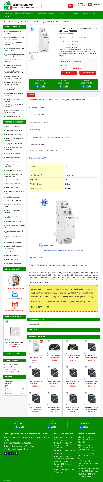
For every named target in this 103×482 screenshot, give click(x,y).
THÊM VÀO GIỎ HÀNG (87, 73)
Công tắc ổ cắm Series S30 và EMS (14, 232)
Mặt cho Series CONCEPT (13, 153)
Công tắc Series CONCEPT (13, 157)
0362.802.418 (86, 83)
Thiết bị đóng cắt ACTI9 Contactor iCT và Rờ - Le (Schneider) (15, 55)
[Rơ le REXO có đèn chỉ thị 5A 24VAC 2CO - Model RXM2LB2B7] (54, 372)
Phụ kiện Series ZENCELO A (14, 144)
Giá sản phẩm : (66, 61)
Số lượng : (64, 65)
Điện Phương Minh (11, 369)
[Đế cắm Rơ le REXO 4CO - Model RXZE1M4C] (54, 347)
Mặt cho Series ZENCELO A (14, 127)
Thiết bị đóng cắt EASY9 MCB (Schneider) (14, 32)
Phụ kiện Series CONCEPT (13, 170)
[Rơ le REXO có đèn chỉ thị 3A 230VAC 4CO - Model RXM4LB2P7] (91, 398)
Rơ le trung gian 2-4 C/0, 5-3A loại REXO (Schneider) (15, 111)
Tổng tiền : (64, 69)
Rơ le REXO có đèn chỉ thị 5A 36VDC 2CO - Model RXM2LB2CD (35, 409)
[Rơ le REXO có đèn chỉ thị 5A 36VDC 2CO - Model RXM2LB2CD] (35, 398)
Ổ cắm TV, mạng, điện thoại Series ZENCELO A (15, 139)
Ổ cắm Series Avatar (12, 259)
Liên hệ (7, 17)
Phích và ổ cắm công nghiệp (14, 242)
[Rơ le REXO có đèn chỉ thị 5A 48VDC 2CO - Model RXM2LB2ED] (91, 372)
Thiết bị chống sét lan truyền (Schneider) (13, 60)
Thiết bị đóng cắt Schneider (68, 13)
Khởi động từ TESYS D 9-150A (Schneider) (14, 94)
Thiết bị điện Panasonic (12, 367)
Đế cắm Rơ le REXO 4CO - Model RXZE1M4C (54, 356)
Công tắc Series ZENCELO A (14, 130)
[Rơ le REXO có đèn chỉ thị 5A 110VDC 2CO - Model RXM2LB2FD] (73, 372)
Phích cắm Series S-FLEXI (13, 201)
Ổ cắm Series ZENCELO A (13, 134)
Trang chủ (8, 13)
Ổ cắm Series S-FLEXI (12, 187)
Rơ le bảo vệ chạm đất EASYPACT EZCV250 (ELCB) (13, 77)
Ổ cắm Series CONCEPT (13, 161)
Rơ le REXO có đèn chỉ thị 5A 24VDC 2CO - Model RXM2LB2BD (54, 409)
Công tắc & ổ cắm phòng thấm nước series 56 (14, 247)
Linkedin (83, 37)
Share (63, 37)
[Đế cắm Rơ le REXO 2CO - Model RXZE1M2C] (73, 347)
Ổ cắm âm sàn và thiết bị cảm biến (14, 237)
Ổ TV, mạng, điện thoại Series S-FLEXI (14, 192)
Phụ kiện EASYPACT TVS (13, 116)
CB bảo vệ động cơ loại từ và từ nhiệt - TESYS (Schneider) (14, 89)
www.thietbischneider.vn (19, 449)
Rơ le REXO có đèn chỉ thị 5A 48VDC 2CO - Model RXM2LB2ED (91, 383)
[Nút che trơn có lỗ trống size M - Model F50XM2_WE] (15, 330)
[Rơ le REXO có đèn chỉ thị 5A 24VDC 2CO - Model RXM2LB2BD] (54, 398)
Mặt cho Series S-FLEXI (12, 180)
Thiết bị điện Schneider (46, 13)
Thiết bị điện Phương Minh (13, 372)
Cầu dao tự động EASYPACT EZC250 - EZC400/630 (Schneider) (14, 72)
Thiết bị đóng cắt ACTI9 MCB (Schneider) (13, 43)
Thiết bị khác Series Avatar (13, 263)
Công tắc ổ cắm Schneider (24, 13)
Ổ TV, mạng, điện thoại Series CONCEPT (13, 165)
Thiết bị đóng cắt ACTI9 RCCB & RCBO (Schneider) (14, 49)
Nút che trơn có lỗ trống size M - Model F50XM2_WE (15, 343)
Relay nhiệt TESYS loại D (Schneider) (12, 100)
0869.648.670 (63, 83)
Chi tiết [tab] (31, 95)
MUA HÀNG (69, 73)
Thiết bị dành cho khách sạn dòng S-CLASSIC (15, 226)
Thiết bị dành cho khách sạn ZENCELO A (13, 148)
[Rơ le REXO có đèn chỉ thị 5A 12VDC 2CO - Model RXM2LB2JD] (73, 398)
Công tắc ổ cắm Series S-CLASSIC (12, 211)
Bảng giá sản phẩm (88, 13)
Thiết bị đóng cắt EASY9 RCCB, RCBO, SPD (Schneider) (14, 38)
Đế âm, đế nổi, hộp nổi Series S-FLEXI (14, 205)
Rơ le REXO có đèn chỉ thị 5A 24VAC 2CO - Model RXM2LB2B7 (54, 383)
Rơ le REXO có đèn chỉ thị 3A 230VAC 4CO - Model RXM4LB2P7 (91, 409)
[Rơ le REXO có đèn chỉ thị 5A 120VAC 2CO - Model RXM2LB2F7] (35, 372)
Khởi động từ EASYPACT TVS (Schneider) (14, 105)
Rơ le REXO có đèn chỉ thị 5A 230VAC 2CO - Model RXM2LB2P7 (91, 357)
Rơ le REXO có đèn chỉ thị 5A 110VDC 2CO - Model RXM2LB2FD (72, 383)
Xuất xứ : (68, 44)
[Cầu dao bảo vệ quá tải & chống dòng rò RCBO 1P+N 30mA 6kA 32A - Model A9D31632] (35, 347)
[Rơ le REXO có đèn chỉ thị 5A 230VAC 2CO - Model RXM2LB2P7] (91, 347)
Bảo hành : (68, 47)
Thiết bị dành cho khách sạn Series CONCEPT (13, 175)
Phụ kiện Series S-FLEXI (13, 197)
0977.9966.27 (40, 83)
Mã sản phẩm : (67, 42)
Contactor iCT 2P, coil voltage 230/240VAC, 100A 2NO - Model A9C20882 (63, 250)
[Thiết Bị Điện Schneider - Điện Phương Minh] (20, 9)
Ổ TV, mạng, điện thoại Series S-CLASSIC (14, 217)
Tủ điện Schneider (11, 252)
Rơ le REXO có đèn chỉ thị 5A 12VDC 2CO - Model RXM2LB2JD (72, 409)
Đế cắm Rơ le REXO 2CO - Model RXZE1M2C (73, 356)
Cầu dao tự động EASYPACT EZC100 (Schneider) (13, 66)
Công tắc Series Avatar (12, 255)
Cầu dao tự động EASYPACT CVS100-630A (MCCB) (13, 83)
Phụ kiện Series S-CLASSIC (14, 221)
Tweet (73, 37)
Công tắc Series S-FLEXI (13, 184)
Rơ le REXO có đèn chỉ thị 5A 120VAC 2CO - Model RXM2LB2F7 (35, 383)
